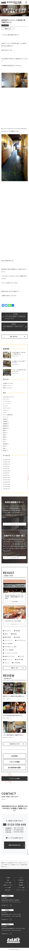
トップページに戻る (14, 778)
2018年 (5, 477)
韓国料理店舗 (7, 637)
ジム (4, 412)
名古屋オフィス (6, 383)
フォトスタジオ (7, 630)
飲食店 (4, 450)
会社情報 (14, 756)
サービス (21, 877)
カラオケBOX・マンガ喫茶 (10, 646)
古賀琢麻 (5, 421)
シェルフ (5, 410)
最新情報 (21, 885)
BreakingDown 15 (8, 397)
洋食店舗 (17, 637)
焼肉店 (6, 634)
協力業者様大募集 (14, 768)
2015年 (5, 484)
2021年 (5, 471)
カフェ (4, 406)
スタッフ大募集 (14, 762)
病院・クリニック (8, 659)
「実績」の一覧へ (14, 668)
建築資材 (5, 428)
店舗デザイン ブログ (8, 885)
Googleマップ (4, 905)
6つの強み (8, 877)
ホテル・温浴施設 (8, 643)
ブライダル (22, 656)
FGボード (5, 399)
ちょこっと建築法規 (7, 414)
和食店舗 (18, 630)
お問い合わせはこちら (14, 845)
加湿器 (4, 419)
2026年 (5, 459)
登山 (4, 439)
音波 (4, 448)
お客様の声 (21, 880)
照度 (4, 435)
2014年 (5, 486)
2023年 (5, 466)
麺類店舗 (14, 634)
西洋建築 (5, 444)
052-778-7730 (19, 828)
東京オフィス (8, 28)
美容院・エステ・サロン (9, 656)
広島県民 (5, 423)
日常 (4, 432)
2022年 (5, 468)
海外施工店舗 (20, 659)
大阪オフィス (6, 385)
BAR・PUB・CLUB (21, 640)
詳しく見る (13, 524)
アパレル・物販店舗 (8, 650)
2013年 (5, 488)
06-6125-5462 (19, 832)
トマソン (5, 417)
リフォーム (6, 662)
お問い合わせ (8, 890)
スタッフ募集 (8, 887)
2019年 (5, 475)
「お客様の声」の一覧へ (14, 744)
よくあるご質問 (8, 882)
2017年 (5, 479)
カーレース (5, 403)
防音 (4, 446)
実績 (8, 880)
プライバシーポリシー (21, 890)
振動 (4, 430)
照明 (4, 437)
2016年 (5, 482)
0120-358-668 (17, 824)
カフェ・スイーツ (8, 640)
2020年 (5, 473)
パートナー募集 (21, 887)
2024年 (5, 464)
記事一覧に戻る (13, 336)
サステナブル (6, 408)
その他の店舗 (17, 662)
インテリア (5, 401)
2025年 (5, 462)
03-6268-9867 (19, 830)
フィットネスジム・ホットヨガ (10, 653)
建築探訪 (5, 426)
